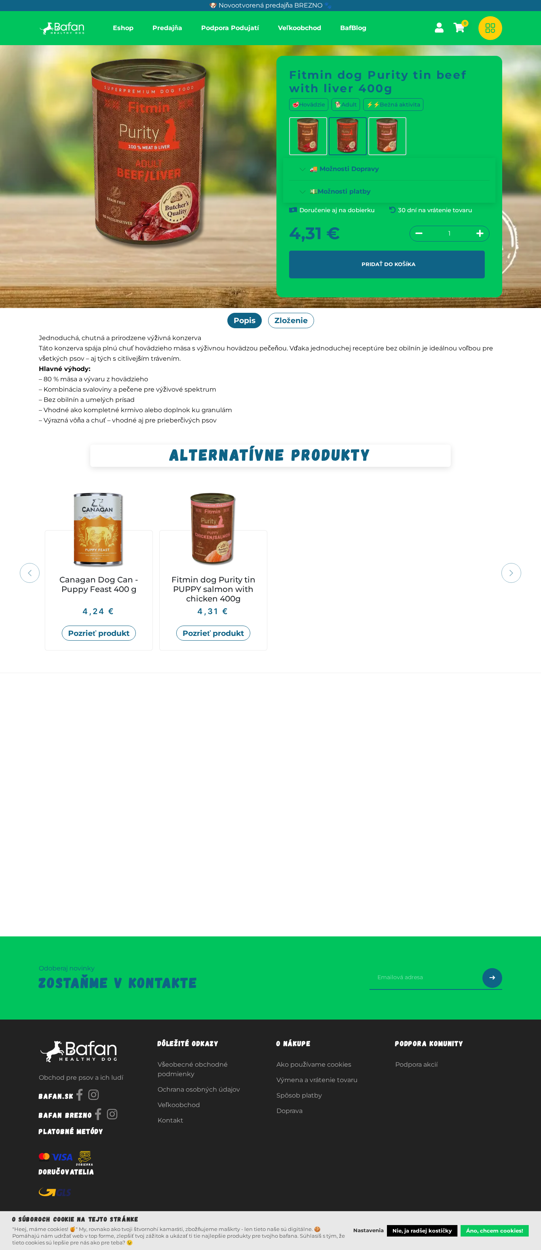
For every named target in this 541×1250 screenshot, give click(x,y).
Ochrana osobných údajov (199, 1089)
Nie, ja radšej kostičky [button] (422, 1230)
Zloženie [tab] (291, 320)
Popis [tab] (244, 320)
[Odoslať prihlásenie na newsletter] (492, 978)
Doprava (289, 1111)
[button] (34, 573)
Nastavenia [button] (368, 1230)
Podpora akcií (416, 1064)
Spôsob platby (299, 1095)
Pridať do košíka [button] (388, 264)
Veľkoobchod (179, 1105)
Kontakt (170, 1120)
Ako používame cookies (313, 1064)
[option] (270, 571)
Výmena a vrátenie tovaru (317, 1080)
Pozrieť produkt (99, 633)
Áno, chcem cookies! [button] (494, 1230)
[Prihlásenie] (439, 28)
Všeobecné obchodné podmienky (193, 1069)
